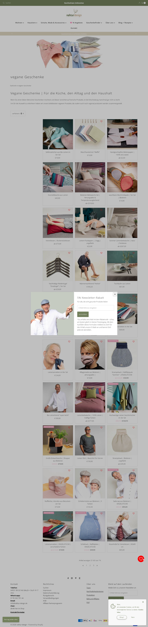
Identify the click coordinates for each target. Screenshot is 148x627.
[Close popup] (115, 294)
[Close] (143, 601)
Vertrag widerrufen (11, 619)
